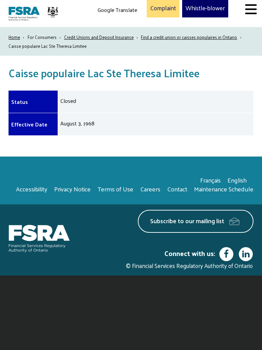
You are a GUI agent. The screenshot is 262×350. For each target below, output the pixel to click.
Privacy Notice (72, 188)
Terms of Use (115, 188)
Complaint (163, 8)
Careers (150, 188)
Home (14, 37)
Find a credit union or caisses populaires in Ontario (189, 37)
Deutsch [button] (108, 26)
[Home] (34, 13)
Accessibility (31, 188)
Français (210, 180)
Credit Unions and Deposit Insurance (99, 37)
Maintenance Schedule (223, 188)
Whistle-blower (205, 8)
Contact (177, 188)
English (237, 180)
